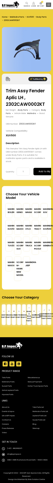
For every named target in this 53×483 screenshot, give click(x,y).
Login (33, 6)
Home (4, 17)
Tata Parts (6, 377)
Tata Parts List (38, 407)
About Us (5, 407)
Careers (5, 424)
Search (27, 6)
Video (4, 432)
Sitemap (36, 428)
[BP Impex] (10, 4)
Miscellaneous (34, 377)
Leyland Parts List (39, 415)
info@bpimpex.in (14, 454)
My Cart (40, 4)
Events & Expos (8, 411)
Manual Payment (35, 382)
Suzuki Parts (7, 386)
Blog (34, 424)
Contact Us (6, 420)
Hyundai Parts (7, 394)
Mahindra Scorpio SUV (21, 245)
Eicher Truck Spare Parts (38, 386)
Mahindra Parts (17, 17)
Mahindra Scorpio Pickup (39, 245)
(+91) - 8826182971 (14, 448)
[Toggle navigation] (48, 5)
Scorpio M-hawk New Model (21, 269)
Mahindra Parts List (40, 411)
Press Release (8, 428)
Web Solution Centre (36, 479)
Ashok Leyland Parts (10, 390)
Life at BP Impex (8, 415)
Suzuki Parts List (39, 420)
